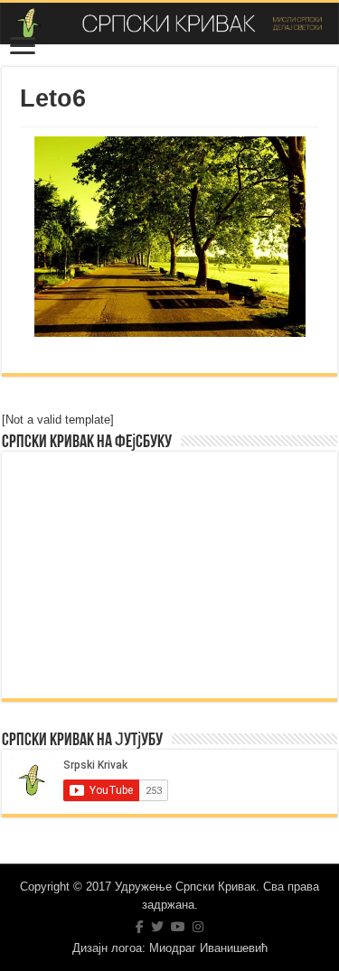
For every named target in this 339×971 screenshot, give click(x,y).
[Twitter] (157, 927)
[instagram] (198, 927)
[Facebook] (140, 927)
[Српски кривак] (169, 23)
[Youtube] (178, 927)
